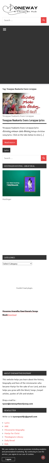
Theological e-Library (14, 436)
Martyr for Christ (12, 433)
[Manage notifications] (43, 457)
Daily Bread (10, 440)
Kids (6, 444)
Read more (9, 142)
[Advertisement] (24, 59)
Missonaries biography (14, 429)
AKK (6, 426)
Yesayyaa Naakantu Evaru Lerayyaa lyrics (23, 120)
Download (12, 314)
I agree (8, 459)
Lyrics (6, 150)
